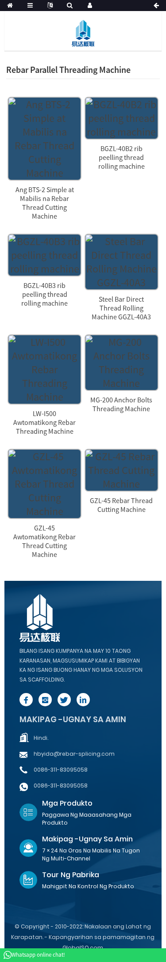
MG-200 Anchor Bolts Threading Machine (121, 404)
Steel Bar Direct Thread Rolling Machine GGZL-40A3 (121, 308)
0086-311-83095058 (61, 769)
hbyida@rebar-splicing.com (74, 753)
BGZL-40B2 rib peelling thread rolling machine (121, 157)
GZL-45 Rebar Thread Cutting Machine (121, 505)
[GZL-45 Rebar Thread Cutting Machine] (121, 469)
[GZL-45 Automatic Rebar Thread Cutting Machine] (44, 482)
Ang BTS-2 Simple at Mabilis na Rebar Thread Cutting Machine (44, 202)
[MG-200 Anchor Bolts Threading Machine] (121, 361)
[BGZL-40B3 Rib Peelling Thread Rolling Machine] (44, 254)
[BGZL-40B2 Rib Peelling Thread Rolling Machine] (121, 117)
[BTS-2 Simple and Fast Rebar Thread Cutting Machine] (44, 137)
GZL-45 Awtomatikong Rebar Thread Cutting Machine (44, 541)
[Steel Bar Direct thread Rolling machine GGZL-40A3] (121, 261)
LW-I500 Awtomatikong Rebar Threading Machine (44, 422)
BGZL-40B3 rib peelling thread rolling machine (44, 294)
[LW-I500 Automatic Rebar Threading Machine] (44, 368)
